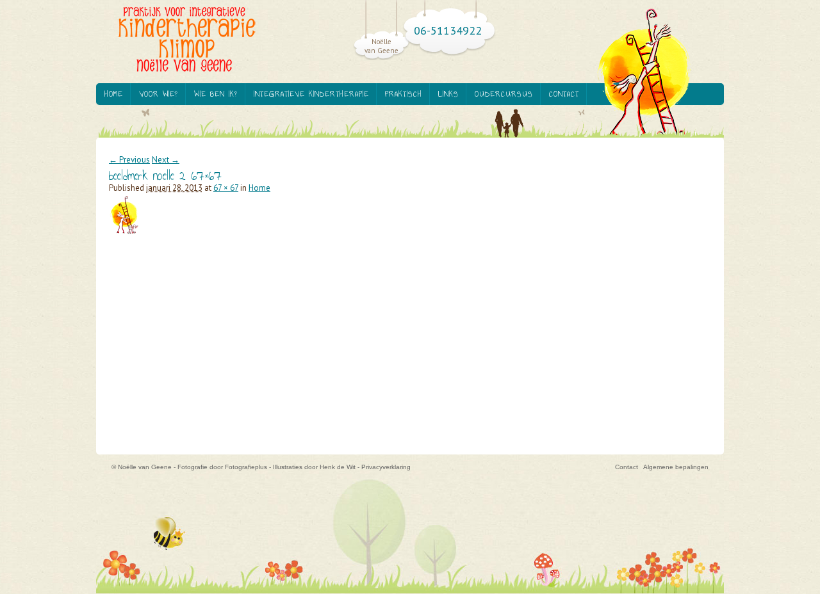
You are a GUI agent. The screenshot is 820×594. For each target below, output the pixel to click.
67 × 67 (225, 187)
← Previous (129, 159)
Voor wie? (158, 94)
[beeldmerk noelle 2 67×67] (130, 234)
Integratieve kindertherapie (311, 94)
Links (448, 94)
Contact (564, 94)
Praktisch (403, 94)
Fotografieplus (246, 466)
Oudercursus (504, 94)
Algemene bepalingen (676, 466)
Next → (165, 159)
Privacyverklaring (386, 466)
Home (113, 94)
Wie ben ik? (216, 94)
